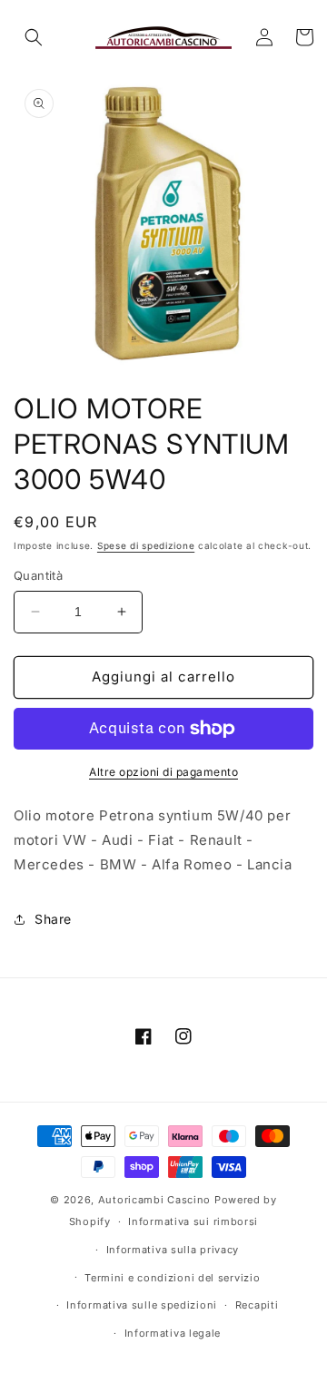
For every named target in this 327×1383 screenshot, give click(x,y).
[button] (34, 37)
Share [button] (53, 919)
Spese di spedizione (145, 545)
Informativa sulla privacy (173, 1249)
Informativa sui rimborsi (193, 1221)
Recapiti (257, 1305)
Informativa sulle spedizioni (141, 1305)
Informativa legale (173, 1333)
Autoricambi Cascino (154, 1199)
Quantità (38, 575)
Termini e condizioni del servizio (172, 1277)
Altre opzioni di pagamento (163, 772)
